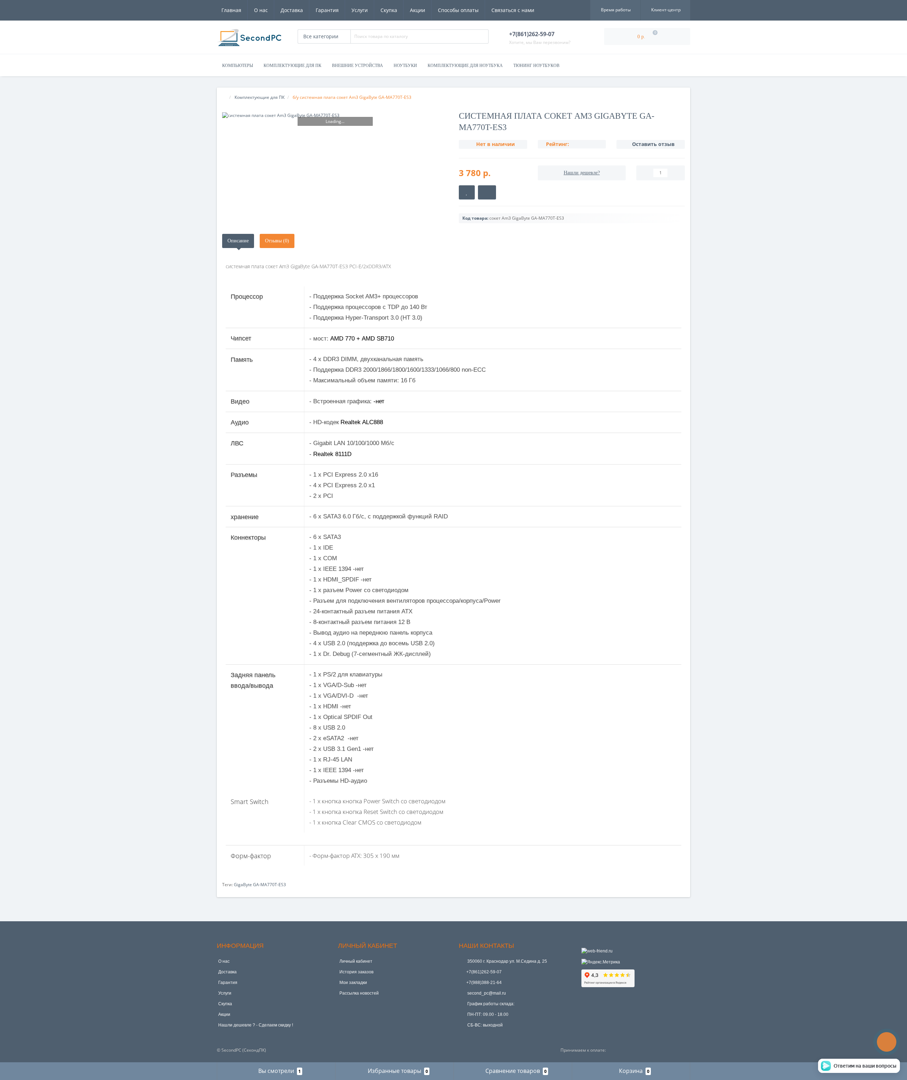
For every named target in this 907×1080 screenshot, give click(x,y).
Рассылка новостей (359, 993)
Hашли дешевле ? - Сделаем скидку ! (255, 1025)
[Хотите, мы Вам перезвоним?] (886, 1042)
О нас (261, 10)
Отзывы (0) (277, 240)
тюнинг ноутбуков (536, 65)
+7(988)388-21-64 (484, 982)
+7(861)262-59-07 (484, 971)
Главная (231, 10)
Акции (417, 10)
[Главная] (224, 97)
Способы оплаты (458, 10)
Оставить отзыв (653, 144)
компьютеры (237, 65)
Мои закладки (353, 982)
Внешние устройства (357, 65)
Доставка (292, 10)
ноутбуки (405, 65)
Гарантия (327, 10)
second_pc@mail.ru (486, 993)
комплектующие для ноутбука (465, 65)
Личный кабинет (355, 961)
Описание (238, 240)
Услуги (359, 10)
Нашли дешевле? (582, 172)
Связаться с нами (512, 10)
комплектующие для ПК (292, 65)
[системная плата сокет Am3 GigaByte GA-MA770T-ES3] (335, 115)
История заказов (356, 971)
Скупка (389, 10)
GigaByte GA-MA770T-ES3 (260, 885)
